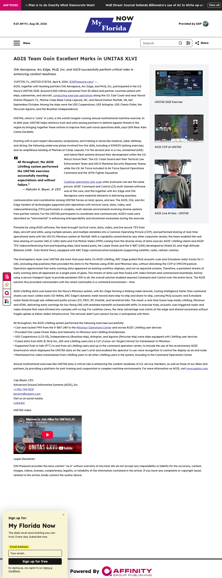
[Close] (63, 514)
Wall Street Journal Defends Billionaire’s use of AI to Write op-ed (155, 5)
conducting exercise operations (73, 95)
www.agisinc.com (197, 368)
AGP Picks (10, 5)
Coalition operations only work (83, 182)
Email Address (19, 546)
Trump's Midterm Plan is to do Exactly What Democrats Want (48, 5)
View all (214, 5)
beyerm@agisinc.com (26, 393)
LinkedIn (19, 403)
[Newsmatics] (7, 301)
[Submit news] (7, 277)
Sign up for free (35, 561)
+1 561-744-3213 (23, 389)
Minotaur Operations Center (93, 327)
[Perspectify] (7, 285)
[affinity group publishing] (7, 293)
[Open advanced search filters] (188, 43)
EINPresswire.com (81, 81)
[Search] (180, 43)
